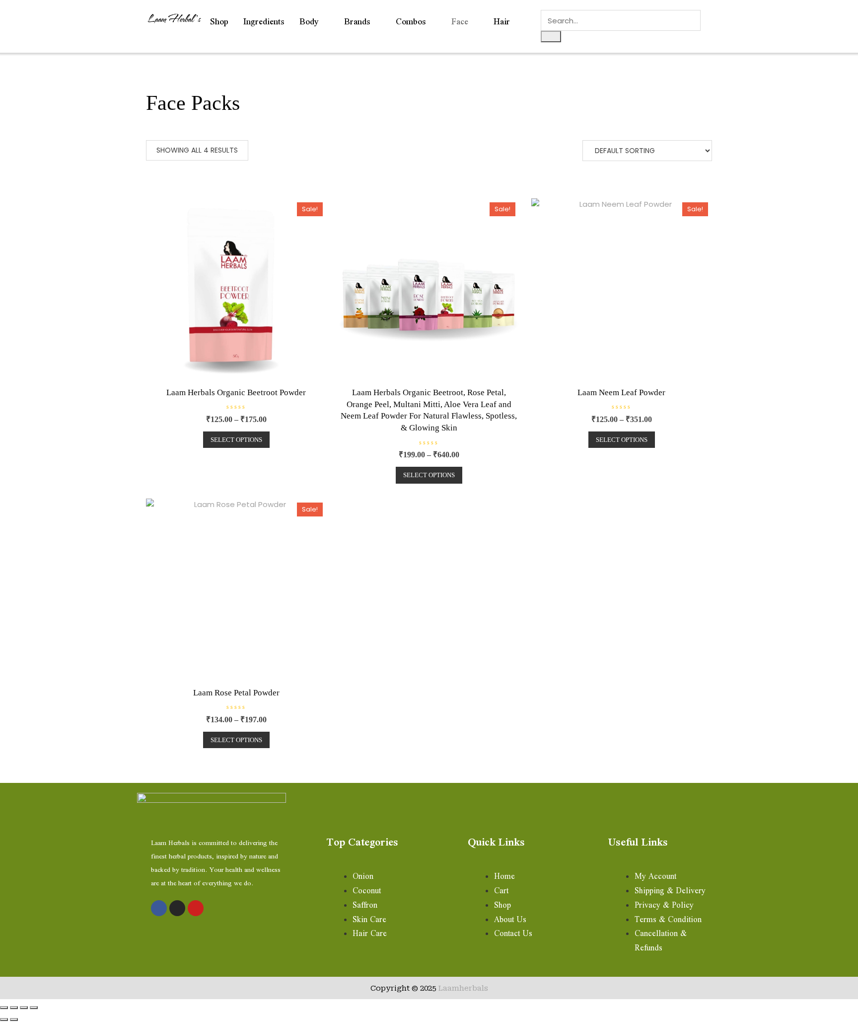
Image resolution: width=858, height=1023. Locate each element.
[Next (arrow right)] (14, 1019)
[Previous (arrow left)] (4, 1019)
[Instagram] (177, 908)
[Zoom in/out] (4, 1007)
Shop (219, 21)
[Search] (551, 36)
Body (309, 21)
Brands (357, 21)
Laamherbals (463, 988)
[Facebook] (159, 908)
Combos (411, 21)
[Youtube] (196, 908)
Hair (502, 21)
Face (459, 21)
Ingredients (264, 21)
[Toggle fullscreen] (14, 1007)
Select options (236, 439)
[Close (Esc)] (34, 1007)
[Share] (24, 1007)
